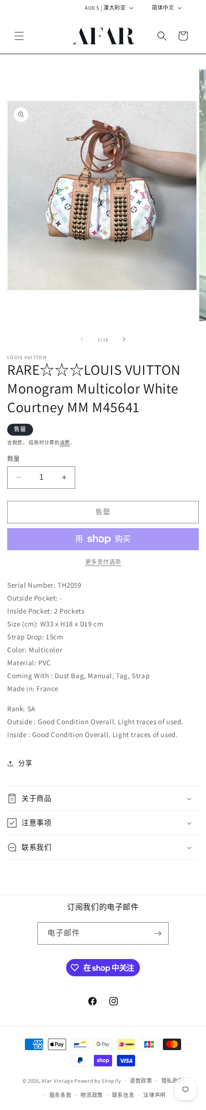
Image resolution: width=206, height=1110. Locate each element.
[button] (19, 35)
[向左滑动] (81, 339)
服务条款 (60, 1095)
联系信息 (123, 1095)
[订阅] (157, 933)
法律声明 (154, 1095)
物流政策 (91, 1095)
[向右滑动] (124, 339)
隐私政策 (172, 1080)
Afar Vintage (57, 1080)
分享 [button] (25, 763)
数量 (13, 458)
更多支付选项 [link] (103, 562)
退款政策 (141, 1080)
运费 (65, 442)
